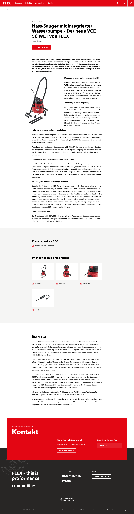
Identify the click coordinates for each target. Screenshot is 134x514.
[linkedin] (33, 486)
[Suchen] (119, 445)
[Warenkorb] (130, 3)
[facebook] (13, 486)
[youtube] (18, 486)
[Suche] (124, 3)
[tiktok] (28, 486)
